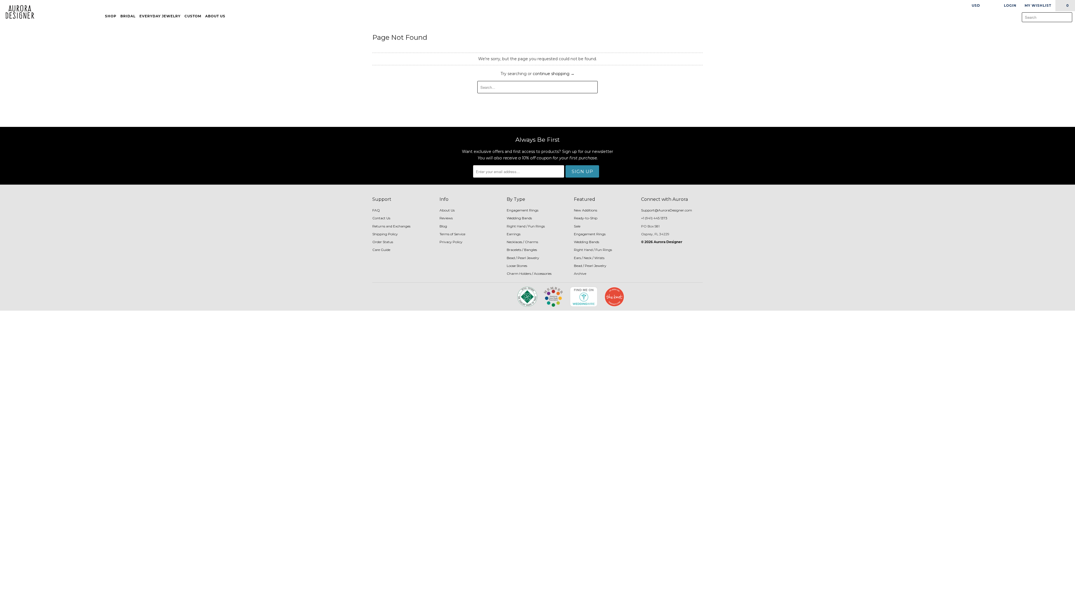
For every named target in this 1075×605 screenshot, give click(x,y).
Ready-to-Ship (585, 218)
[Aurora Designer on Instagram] (480, 298)
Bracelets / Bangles (522, 250)
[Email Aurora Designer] (490, 298)
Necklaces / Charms (522, 242)
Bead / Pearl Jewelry (523, 258)
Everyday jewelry (160, 16)
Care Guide (381, 250)
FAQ (376, 210)
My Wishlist (1038, 5)
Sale (577, 226)
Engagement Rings (522, 210)
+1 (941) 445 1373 (654, 218)
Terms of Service (452, 234)
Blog (443, 226)
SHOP (110, 16)
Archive (580, 273)
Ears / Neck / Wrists (589, 258)
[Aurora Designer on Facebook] (471, 298)
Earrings (513, 234)
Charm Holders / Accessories (529, 273)
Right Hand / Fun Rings (526, 226)
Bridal (127, 16)
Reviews (446, 218)
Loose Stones (517, 266)
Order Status (382, 242)
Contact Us (381, 218)
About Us (215, 16)
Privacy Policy (451, 242)
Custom (192, 16)
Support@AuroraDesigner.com (666, 210)
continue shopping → (553, 73)
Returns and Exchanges (391, 226)
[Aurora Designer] (17, 12)
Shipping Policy (385, 234)
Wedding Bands (519, 218)
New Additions (585, 210)
